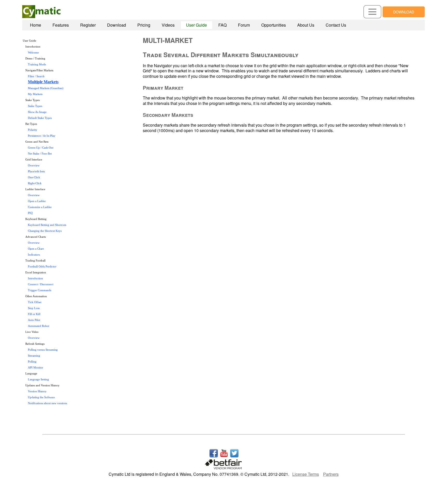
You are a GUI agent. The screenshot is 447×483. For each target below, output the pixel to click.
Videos (168, 25)
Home (35, 25)
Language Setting (38, 379)
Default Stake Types (40, 118)
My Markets (35, 94)
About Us (305, 25)
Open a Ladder (37, 201)
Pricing (143, 25)
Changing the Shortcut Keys (45, 230)
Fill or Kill (34, 314)
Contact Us (336, 25)
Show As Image (37, 112)
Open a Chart (36, 248)
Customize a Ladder (40, 207)
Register (88, 25)
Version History (37, 391)
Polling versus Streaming (43, 349)
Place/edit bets (36, 171)
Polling (32, 361)
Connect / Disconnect (40, 284)
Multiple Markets (43, 82)
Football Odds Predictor (42, 266)
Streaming (34, 355)
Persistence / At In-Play (41, 135)
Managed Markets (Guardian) (45, 88)
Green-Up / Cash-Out (40, 147)
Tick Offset (34, 302)
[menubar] (188, 25)
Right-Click (35, 183)
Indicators (34, 254)
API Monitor (35, 367)
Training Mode (37, 64)
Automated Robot (38, 326)
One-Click (34, 177)
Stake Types (35, 106)
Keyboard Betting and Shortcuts (47, 225)
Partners (331, 474)
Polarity (32, 129)
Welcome (33, 52)
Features (61, 25)
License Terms (305, 474)
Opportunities (273, 25)
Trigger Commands (39, 290)
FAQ (222, 25)
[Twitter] (234, 452)
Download (116, 25)
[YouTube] (224, 452)
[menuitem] (35, 25)
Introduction (35, 278)
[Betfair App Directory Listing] (224, 463)
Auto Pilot (34, 320)
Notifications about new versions (47, 403)
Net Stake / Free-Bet (40, 153)
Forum (244, 25)
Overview (34, 165)
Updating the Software (41, 397)
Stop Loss (34, 308)
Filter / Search (36, 76)
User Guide (196, 25)
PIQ (30, 213)
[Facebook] (213, 452)
